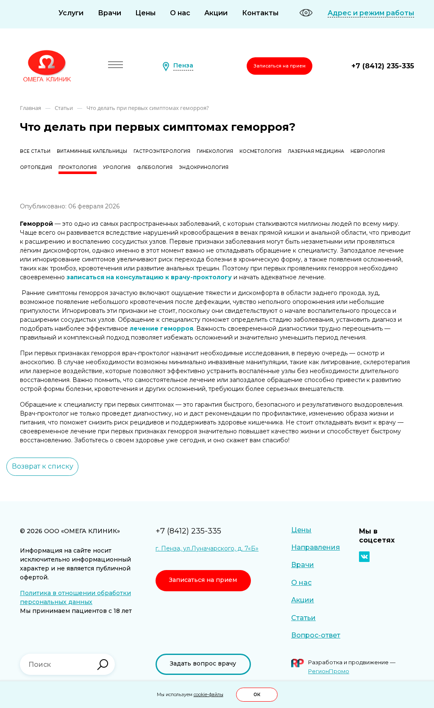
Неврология (368, 151)
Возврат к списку (42, 466)
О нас (180, 13)
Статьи (303, 618)
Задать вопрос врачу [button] (203, 663)
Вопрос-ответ (315, 635)
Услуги (70, 13)
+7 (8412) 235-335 (382, 66)
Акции (216, 13)
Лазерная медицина (316, 151)
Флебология (154, 167)
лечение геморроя (161, 328)
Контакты (260, 13)
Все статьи (35, 151)
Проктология (77, 167)
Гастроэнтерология (162, 151)
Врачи (109, 13)
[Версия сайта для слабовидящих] (306, 12)
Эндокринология (203, 167)
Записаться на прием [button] (279, 66)
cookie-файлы (208, 694)
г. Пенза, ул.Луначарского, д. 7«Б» (207, 548)
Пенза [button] (183, 65)
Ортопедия (36, 167)
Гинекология (215, 151)
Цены (145, 13)
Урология (117, 167)
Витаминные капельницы (92, 151)
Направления (315, 547)
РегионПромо (328, 671)
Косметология (260, 151)
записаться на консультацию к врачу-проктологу (149, 277)
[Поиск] (103, 665)
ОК (256, 694)
